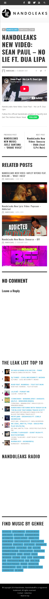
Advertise (28, 593)
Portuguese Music (15, 560)
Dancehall (24, 29)
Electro (36, 547)
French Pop (39, 550)
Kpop (24, 557)
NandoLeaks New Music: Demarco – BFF (21, 239)
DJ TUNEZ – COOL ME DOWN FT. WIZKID (28, 377)
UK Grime (19, 570)
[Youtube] (39, 2)
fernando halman (10, 550)
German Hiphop (9, 554)
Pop (32, 29)
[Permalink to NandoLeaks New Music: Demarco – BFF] (24, 256)
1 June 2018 (19, 179)
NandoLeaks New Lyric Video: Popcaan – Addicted (21, 208)
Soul (19, 567)
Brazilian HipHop (22, 541)
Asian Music (8, 541)
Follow (33, 117)
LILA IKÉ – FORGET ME (20, 391)
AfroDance (19, 534)
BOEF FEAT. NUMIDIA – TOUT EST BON (27, 384)
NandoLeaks (9, 179)
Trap (25, 567)
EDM (29, 547)
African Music (32, 531)
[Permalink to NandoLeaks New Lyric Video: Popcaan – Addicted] (24, 225)
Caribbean (7, 544)
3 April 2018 (19, 212)
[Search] (5, 2)
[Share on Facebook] (36, 70)
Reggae (24, 563)
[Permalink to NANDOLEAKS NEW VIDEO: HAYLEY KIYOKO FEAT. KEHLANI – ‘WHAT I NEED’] (24, 192)
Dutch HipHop (9, 547)
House (34, 554)
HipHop (27, 554)
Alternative (8, 538)
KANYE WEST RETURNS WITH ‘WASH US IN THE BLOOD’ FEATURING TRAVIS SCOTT (28, 408)
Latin (29, 557)
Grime (19, 554)
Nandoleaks (12, 29)
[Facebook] (24, 2)
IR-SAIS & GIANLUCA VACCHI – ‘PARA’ (26, 370)
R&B (27, 560)
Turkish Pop (8, 570)
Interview (7, 557)
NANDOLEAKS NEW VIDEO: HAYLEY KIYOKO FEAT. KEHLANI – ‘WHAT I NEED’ (24, 174)
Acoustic (7, 531)
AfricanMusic (19, 531)
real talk (35, 560)
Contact (20, 593)
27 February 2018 (21, 242)
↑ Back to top (24, 596)
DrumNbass (41, 544)
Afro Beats (7, 534)
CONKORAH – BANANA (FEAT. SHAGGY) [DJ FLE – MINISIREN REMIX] (27, 400)
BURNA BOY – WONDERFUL (22, 441)
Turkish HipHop (35, 567)
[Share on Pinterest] (45, 70)
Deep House (29, 544)
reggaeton (33, 563)
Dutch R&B (21, 547)
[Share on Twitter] (40, 70)
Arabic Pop (34, 538)
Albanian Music (32, 534)
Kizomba (16, 557)
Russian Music (9, 567)
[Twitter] (34, 2)
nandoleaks (38, 557)
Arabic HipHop (21, 538)
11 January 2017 (22, 70)
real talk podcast (11, 563)
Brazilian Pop (37, 541)
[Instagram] (29, 2)
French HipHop (26, 550)
